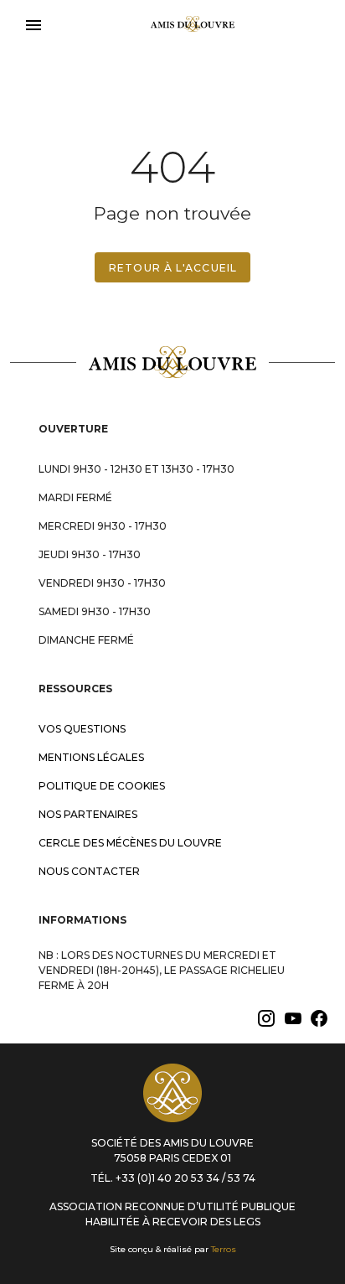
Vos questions (82, 728)
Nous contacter (89, 871)
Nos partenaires (88, 814)
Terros (223, 1249)
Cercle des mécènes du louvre (130, 842)
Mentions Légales (91, 757)
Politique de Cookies (102, 785)
